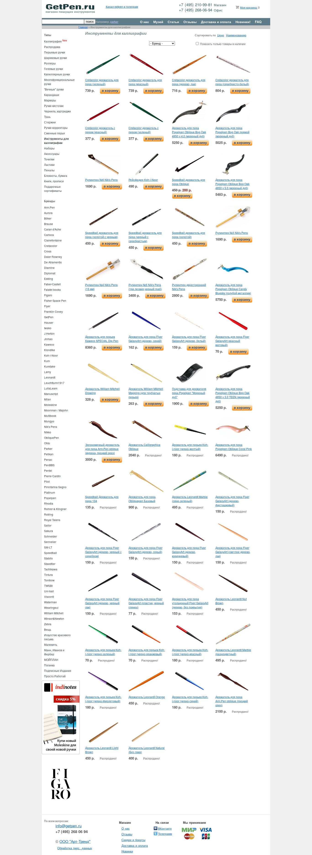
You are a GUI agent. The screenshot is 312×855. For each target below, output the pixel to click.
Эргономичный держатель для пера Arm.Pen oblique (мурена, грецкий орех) (102, 449)
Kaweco (49, 344)
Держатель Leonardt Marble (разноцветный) (233, 652)
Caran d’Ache (52, 229)
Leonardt (49, 377)
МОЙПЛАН (51, 660)
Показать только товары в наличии (223, 44)
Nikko (47, 432)
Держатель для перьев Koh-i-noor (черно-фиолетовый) (103, 699)
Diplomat (49, 273)
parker (114, 22)
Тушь (47, 117)
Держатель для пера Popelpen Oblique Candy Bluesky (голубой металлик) (233, 289)
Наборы (49, 148)
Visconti (49, 596)
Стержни (50, 122)
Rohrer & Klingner (55, 509)
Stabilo (48, 558)
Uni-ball (49, 591)
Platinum (49, 492)
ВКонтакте (165, 828)
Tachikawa (50, 569)
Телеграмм (165, 834)
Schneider (50, 536)
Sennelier (50, 542)
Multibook (50, 416)
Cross (47, 251)
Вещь (47, 629)
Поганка (49, 665)
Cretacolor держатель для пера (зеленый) (102, 82)
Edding (48, 279)
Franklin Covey (53, 311)
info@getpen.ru (69, 826)
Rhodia (48, 503)
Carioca (49, 235)
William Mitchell (53, 613)
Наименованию (236, 35)
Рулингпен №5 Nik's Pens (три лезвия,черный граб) (145, 287)
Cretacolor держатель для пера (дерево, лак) (188, 82)
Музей (158, 21)
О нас (144, 21)
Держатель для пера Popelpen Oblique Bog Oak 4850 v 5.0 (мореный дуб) (232, 184)
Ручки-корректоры (56, 128)
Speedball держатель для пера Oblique (188, 182)
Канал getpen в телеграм (122, 6)
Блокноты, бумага (55, 175)
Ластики (49, 165)
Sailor (47, 525)
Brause (48, 224)
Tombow (49, 580)
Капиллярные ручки (57, 74)
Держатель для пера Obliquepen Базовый (142, 499)
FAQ (258, 21)
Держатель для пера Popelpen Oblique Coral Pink (233, 447)
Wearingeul (51, 607)
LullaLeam (50, 388)
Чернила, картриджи (57, 111)
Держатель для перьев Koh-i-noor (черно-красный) (190, 652)
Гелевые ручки (53, 69)
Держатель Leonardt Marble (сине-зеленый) (190, 499)
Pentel (48, 470)
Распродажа (52, 47)
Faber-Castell (52, 284)
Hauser (48, 322)
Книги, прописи (54, 181)
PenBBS (49, 465)
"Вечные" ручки (54, 89)
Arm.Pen (49, 207)
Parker (48, 448)
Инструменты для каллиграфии (56, 141)
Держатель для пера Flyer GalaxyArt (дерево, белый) (189, 339)
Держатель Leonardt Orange (147, 697)
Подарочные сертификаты (53, 189)
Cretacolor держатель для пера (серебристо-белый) (232, 82)
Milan (47, 399)
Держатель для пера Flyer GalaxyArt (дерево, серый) (145, 550)
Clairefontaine (53, 240)
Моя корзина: (248, 7)
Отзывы (190, 21)
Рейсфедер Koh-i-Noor (143, 180)
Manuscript (51, 394)
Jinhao (48, 339)
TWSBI (48, 586)
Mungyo (49, 421)
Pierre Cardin (52, 476)
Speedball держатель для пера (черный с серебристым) (145, 237)
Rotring (48, 514)
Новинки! (243, 21)
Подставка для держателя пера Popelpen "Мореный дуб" (189, 393)
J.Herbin (49, 333)
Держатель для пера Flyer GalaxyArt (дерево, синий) (145, 339)
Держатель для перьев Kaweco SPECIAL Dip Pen (101, 339)
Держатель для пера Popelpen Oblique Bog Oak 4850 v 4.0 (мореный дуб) (189, 132)
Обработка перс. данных (74, 848)
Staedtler (49, 564)
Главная (83, 27)
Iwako (47, 328)
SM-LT (48, 547)
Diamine (49, 268)
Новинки (127, 851)
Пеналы (49, 170)
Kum (47, 361)
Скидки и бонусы (133, 840)
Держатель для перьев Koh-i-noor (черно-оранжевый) (147, 652)
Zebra (47, 624)
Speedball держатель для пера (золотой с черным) (101, 235)
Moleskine (50, 405)
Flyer (47, 306)
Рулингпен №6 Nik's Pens (101, 180)
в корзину (110, 91)
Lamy (47, 372)
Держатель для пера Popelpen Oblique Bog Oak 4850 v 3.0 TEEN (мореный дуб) (232, 395)
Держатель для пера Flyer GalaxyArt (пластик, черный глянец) (146, 603)
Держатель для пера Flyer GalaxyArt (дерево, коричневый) (189, 552)
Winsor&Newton (54, 618)
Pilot (47, 481)
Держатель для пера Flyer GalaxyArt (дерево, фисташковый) (232, 501)
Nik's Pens (50, 427)
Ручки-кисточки (53, 106)
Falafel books (52, 289)
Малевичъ (50, 644)
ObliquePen (51, 437)
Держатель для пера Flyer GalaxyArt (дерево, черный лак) (102, 603)
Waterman (50, 602)
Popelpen (50, 498)
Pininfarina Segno (55, 487)
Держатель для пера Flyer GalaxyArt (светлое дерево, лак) (232, 552)
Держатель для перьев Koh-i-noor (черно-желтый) (190, 447)
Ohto (47, 443)
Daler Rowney (53, 257)
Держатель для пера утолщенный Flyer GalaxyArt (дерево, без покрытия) (190, 603)
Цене (220, 35)
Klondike (49, 350)
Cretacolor (50, 246)
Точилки (49, 159)
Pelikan (48, 454)
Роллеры (50, 63)
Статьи (173, 21)
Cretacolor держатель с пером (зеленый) (144, 130)
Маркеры (50, 100)
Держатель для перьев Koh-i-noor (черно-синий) (190, 699)
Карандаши (51, 95)
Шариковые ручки (55, 58)
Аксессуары (51, 154)
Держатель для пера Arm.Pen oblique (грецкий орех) (231, 701)
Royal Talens (52, 520)
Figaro (48, 295)
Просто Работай (55, 676)
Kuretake (49, 366)
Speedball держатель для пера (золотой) (188, 235)
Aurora (48, 213)
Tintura (48, 575)
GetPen (48, 317)
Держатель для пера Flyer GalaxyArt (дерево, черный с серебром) (103, 552)
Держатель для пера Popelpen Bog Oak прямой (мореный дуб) (232, 132)
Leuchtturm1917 (54, 383)
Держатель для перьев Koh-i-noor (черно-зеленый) (103, 652)
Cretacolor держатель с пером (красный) (100, 130)
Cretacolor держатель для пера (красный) (145, 82)
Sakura (48, 531)
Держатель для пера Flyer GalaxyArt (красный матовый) (232, 341)
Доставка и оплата (216, 21)
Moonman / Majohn (56, 410)
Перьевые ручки (54, 52)
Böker (47, 218)
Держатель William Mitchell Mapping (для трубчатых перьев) (146, 393)
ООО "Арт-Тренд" (74, 841)
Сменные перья (54, 133)
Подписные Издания (57, 670)
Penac (48, 459)
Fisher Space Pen (55, 300)
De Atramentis (53, 262)
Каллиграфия (53, 41)
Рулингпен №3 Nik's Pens (231, 233)
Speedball (50, 553)
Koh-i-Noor (51, 355)
